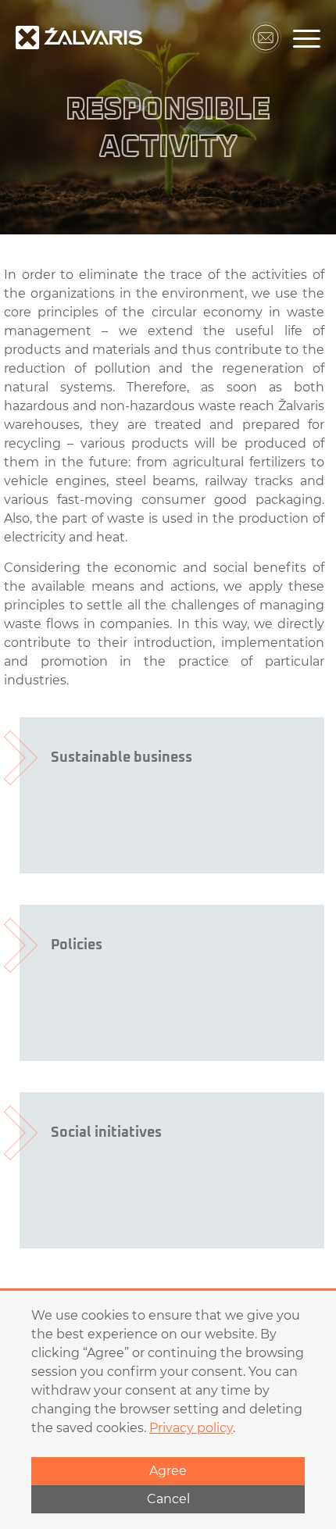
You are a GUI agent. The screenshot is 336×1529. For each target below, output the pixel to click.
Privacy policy (191, 1427)
